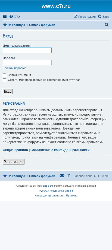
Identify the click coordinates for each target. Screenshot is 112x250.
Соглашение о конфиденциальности (59, 150)
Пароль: (9, 58)
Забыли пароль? (14, 68)
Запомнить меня (19, 75)
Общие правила (15, 150)
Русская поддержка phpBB (56, 190)
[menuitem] (14, 16)
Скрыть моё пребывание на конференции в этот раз (43, 79)
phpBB (47, 185)
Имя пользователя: (17, 45)
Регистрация (13, 162)
